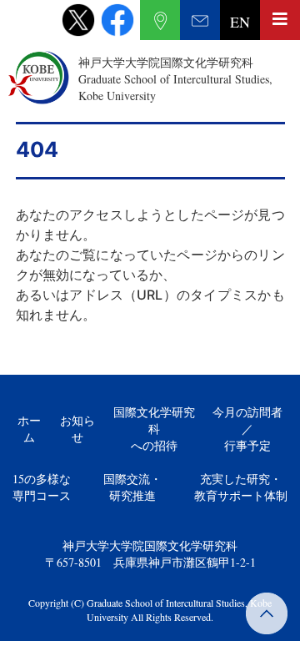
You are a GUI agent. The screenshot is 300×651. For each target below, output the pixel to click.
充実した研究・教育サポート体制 (241, 487)
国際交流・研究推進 (132, 487)
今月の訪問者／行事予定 (247, 428)
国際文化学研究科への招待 (154, 428)
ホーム (29, 428)
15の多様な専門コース (41, 487)
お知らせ (77, 428)
